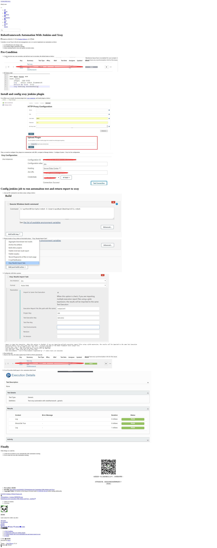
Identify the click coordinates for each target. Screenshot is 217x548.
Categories (7, 17)
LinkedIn (4, 526)
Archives (6, 14)
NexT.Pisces (9, 543)
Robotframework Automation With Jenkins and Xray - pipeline (18, 498)
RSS (3, 525)
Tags (5, 20)
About (5, 23)
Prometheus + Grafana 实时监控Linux (12, 497)
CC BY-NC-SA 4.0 (42, 491)
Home (5, 11)
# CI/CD (3, 494)
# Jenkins (8, 494)
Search (6, 27)
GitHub (17, 526)
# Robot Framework (16, 494)
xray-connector (31, 98)
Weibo (11, 526)
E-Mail (23, 526)
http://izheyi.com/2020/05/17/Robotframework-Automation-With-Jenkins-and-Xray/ (32, 489)
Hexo (8, 540)
